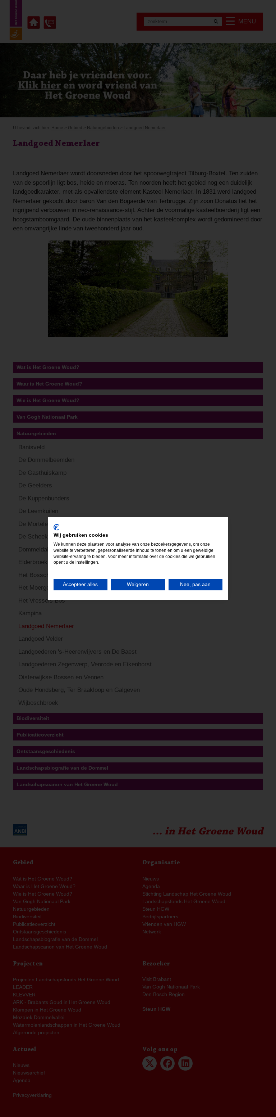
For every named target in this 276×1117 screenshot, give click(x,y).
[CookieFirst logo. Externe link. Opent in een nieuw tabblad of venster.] (56, 527)
